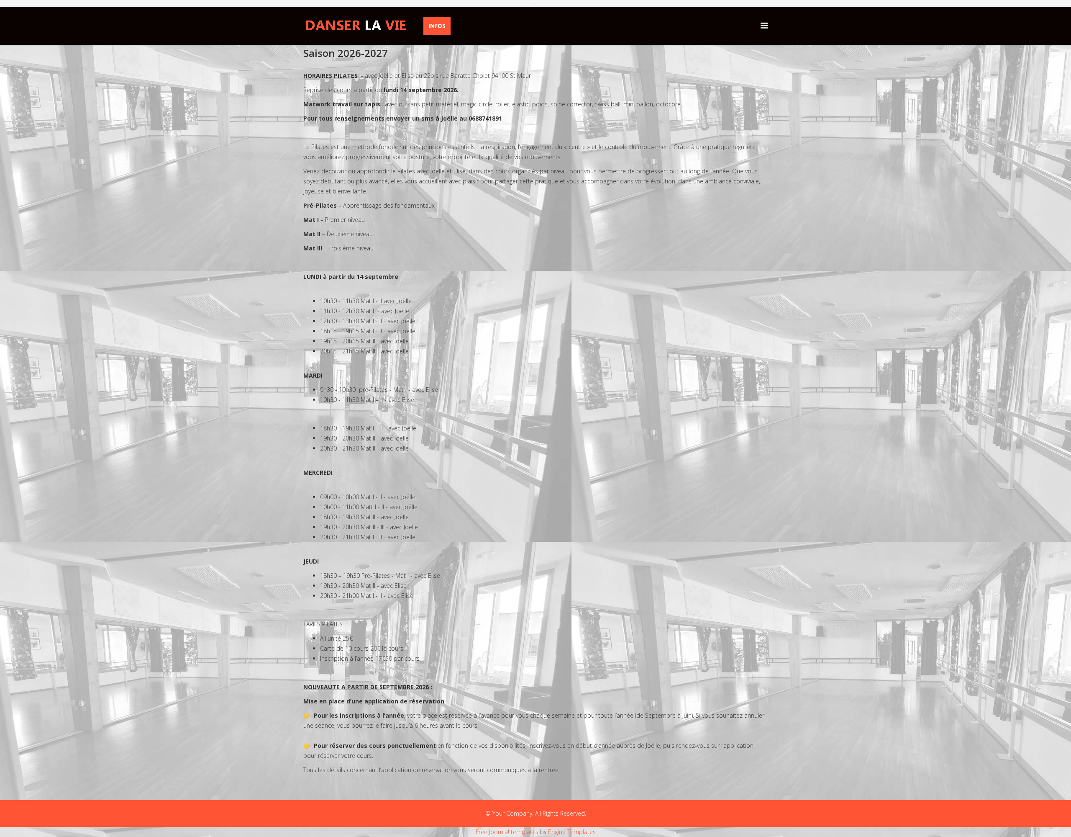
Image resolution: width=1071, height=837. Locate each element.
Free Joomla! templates (507, 832)
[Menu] (764, 25)
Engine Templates (572, 832)
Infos (437, 26)
